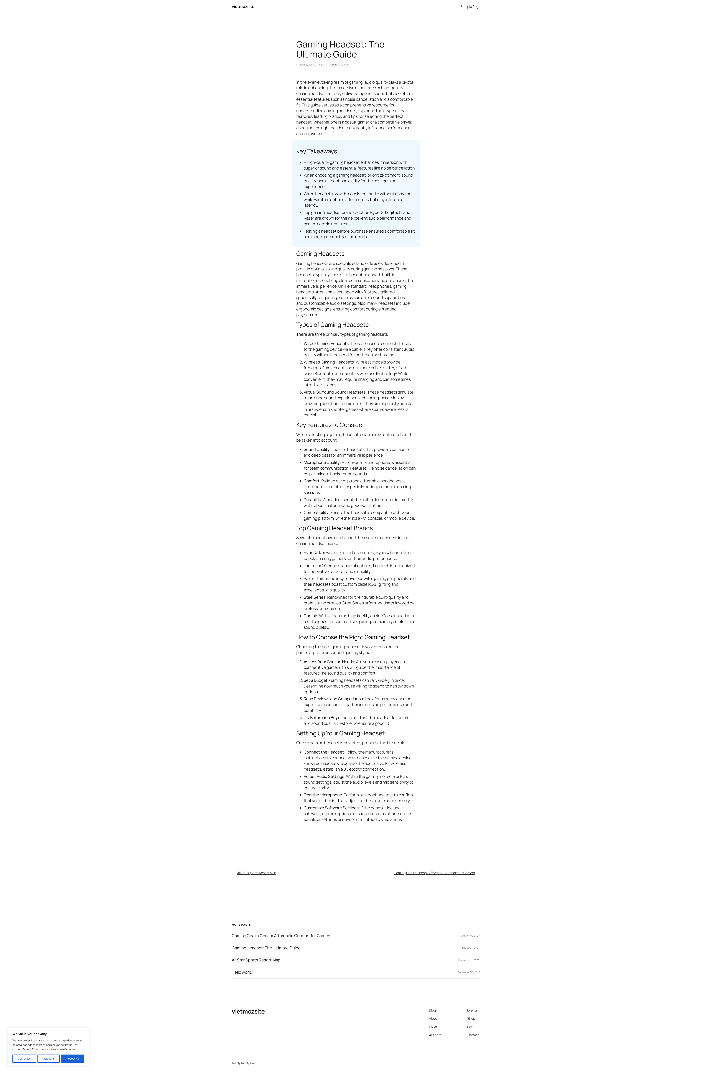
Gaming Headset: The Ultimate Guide (266, 948)
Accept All (73, 1058)
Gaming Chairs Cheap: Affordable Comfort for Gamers (434, 873)
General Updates (339, 64)
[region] (48, 1047)
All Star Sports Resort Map (256, 873)
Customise (24, 1058)
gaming (356, 82)
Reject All (48, 1058)
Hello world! (242, 972)
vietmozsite (243, 6)
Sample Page (470, 6)
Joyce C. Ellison (317, 64)
